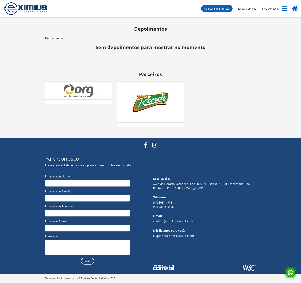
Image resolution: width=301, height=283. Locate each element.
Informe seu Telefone (59, 206)
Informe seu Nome (57, 176)
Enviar (87, 261)
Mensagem (52, 236)
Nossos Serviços (246, 8)
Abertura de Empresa (217, 8)
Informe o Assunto (57, 221)
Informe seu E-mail (57, 191)
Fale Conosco (270, 8)
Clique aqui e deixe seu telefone (174, 236)
